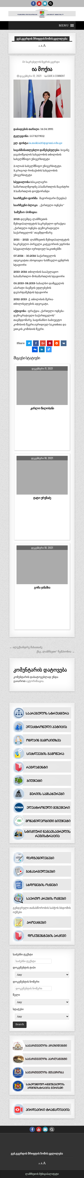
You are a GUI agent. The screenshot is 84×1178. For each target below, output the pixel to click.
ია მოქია (42, 68)
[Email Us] (44, 3)
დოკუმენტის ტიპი (24, 967)
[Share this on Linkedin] (42, 349)
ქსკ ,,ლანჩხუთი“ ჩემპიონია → (55, 651)
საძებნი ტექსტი (23, 954)
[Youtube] (39, 3)
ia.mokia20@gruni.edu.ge (45, 143)
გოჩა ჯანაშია (42, 587)
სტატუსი (18, 1009)
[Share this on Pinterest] (50, 343)
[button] (64, 25)
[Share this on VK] (63, 343)
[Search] (50, 3)
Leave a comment (56, 76)
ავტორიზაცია (34, 681)
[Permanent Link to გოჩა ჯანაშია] (42, 564)
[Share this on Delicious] (49, 349)
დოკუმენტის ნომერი (26, 981)
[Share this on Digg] (35, 349)
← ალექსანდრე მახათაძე (25, 647)
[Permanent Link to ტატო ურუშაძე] (42, 475)
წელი (16, 994)
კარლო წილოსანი (42, 408)
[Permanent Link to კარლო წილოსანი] (42, 385)
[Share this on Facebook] (36, 343)
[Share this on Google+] (43, 343)
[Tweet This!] (29, 343)
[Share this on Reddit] (57, 343)
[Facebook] (33, 3)
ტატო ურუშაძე (42, 497)
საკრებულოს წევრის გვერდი (43, 61)
